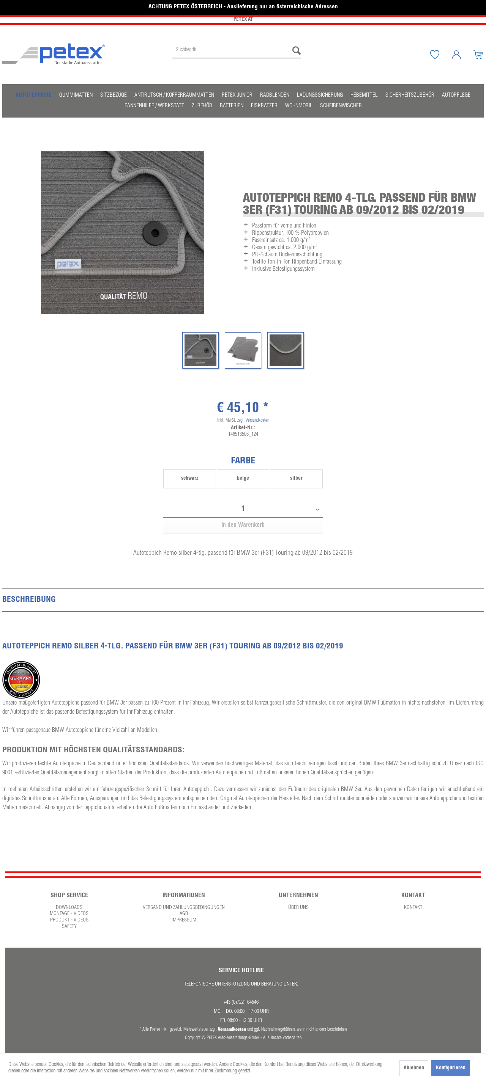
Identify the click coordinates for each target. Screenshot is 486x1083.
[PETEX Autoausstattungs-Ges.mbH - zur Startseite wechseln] (53, 53)
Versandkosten (232, 1029)
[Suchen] (295, 50)
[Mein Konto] (462, 54)
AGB (184, 914)
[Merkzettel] (440, 54)
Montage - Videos (69, 914)
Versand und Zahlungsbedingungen (184, 907)
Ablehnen (414, 1068)
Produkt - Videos (69, 920)
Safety (69, 926)
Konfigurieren (450, 1068)
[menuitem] (236, 54)
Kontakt (413, 907)
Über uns (298, 907)
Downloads (69, 907)
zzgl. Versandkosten (253, 420)
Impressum (184, 920)
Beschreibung (29, 600)
